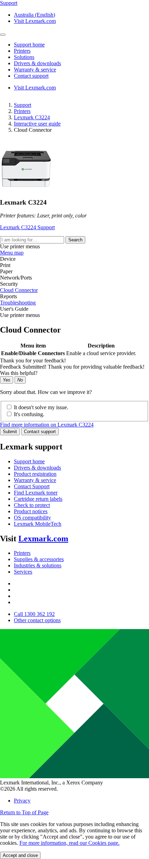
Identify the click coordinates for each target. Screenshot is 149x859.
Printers (22, 111)
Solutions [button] (24, 57)
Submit (10, 431)
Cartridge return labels (38, 499)
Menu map (12, 253)
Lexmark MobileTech (37, 524)
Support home (29, 461)
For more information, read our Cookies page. (69, 843)
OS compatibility (32, 518)
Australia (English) (34, 15)
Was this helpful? (18, 373)
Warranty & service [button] (35, 69)
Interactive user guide (37, 124)
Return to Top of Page (24, 812)
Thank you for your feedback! (33, 360)
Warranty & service (35, 480)
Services (23, 572)
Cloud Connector (19, 290)
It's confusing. (29, 414)
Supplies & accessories (39, 559)
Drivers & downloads (37, 468)
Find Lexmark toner (36, 493)
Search (75, 239)
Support (22, 105)
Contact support (40, 431)
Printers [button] (22, 51)
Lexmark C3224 (32, 117)
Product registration (35, 474)
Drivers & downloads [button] (37, 63)
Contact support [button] (31, 76)
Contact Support (32, 486)
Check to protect (32, 505)
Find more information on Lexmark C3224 (47, 425)
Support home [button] (29, 45)
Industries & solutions (37, 565)
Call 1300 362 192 (34, 614)
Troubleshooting (18, 303)
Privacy (22, 801)
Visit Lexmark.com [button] (35, 21)
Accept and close (20, 855)
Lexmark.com (43, 538)
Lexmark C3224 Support (27, 227)
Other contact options (37, 620)
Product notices (30, 511)
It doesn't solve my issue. (41, 407)
